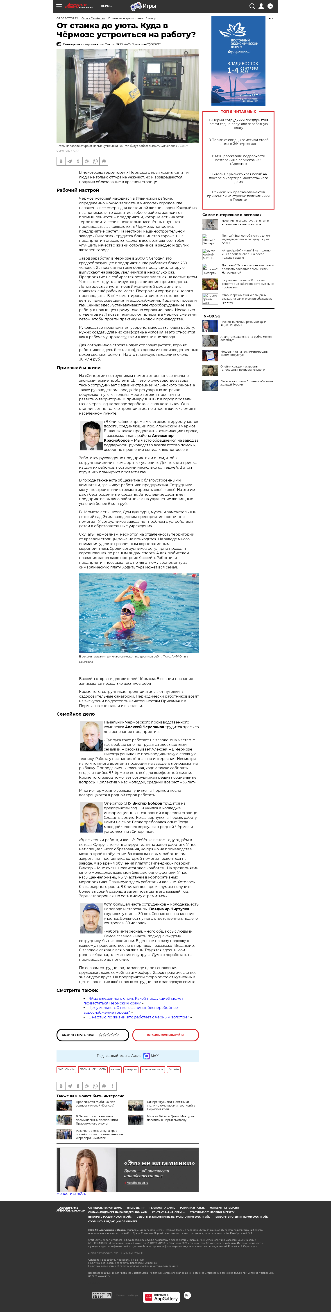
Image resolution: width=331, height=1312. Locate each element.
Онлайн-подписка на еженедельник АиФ (117, 1212)
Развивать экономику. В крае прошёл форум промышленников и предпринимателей (99, 1134)
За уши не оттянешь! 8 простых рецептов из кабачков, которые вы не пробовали (248, 283)
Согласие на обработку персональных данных (116, 1259)
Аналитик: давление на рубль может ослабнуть (246, 338)
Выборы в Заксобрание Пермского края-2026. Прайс (173, 1216)
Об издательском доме (105, 1207)
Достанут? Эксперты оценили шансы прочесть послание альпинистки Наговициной (248, 269)
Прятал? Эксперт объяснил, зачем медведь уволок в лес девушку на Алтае (246, 239)
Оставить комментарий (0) (165, 1035)
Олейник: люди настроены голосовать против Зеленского (242, 368)
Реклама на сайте (162, 1207)
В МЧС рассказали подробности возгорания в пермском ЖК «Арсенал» (238, 160)
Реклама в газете (192, 1207)
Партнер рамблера (127, 1295)
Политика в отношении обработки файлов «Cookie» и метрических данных (133, 1266)
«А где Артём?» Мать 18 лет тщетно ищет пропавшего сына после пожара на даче (246, 254)
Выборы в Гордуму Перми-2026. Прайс (241, 1216)
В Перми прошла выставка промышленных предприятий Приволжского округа (97, 1120)
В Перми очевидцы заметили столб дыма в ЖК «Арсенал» (238, 142)
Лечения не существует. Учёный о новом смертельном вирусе (245, 222)
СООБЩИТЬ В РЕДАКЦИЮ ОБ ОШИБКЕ (112, 1221)
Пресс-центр (135, 1207)
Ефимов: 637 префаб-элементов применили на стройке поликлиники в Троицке (238, 196)
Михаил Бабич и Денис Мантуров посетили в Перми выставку (171, 1118)
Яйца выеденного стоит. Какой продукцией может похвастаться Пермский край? (133, 1000)
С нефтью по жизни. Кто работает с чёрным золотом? (138, 1017)
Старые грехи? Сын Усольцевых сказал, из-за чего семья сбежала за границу (247, 298)
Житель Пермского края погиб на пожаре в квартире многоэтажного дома (238, 178)
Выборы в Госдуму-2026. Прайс (109, 1216)
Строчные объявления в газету (212, 1212)
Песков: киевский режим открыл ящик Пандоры (243, 323)
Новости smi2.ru (71, 1193)
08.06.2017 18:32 (67, 18)
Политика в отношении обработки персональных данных (122, 1263)
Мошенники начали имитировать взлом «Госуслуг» (244, 353)
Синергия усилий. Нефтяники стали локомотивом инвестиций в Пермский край (171, 1105)
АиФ (76, 150)
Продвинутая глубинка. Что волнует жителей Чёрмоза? (95, 1103)
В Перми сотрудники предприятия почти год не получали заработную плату (238, 124)
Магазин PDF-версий (224, 1207)
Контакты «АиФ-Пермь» (168, 1212)
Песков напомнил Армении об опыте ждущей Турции (246, 383)
